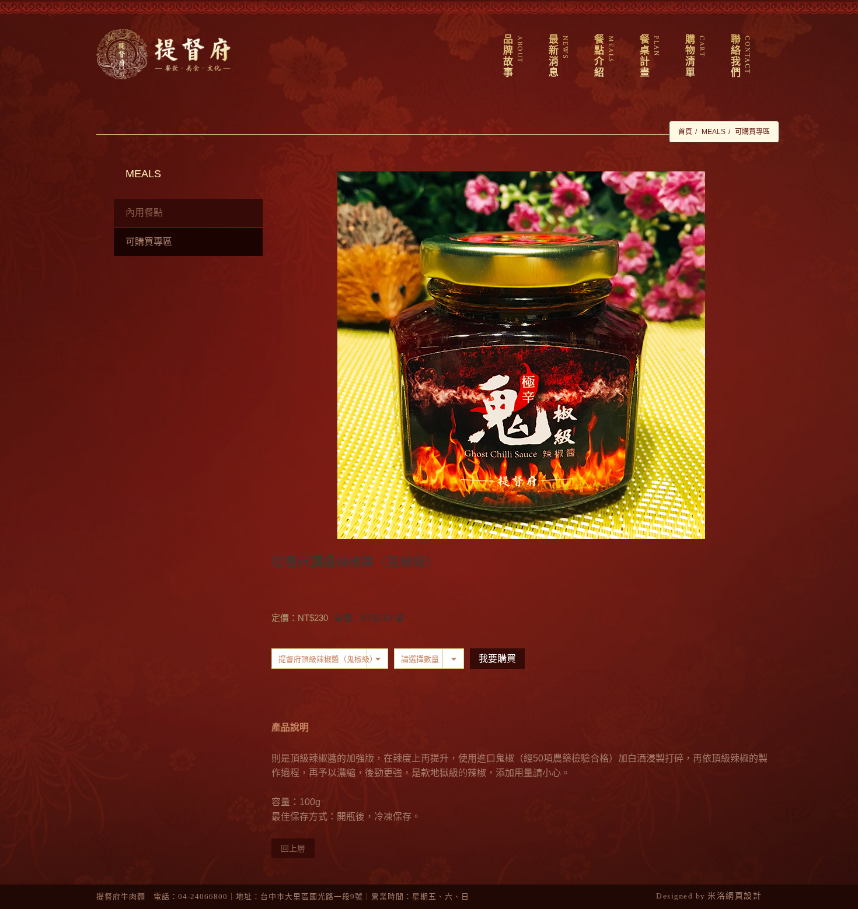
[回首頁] (163, 54)
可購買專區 (752, 132)
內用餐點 (144, 212)
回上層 (293, 848)
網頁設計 (744, 896)
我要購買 (497, 659)
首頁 (685, 132)
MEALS (714, 132)
